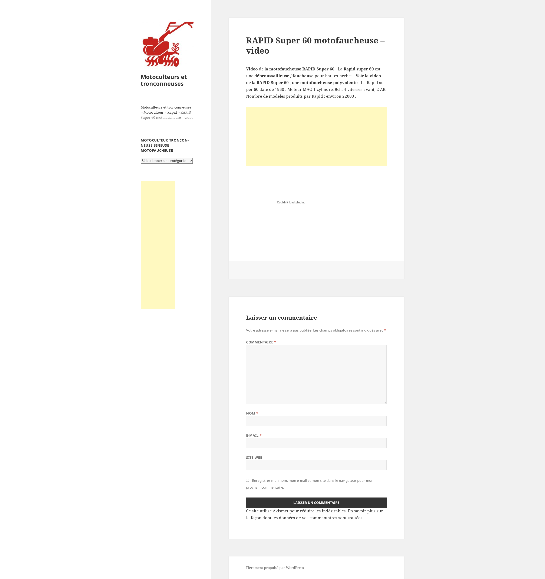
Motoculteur (153, 112)
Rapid (172, 112)
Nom (252, 413)
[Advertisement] (158, 245)
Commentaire (261, 342)
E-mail (254, 435)
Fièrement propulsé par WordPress (275, 567)
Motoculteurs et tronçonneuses (164, 80)
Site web (254, 457)
